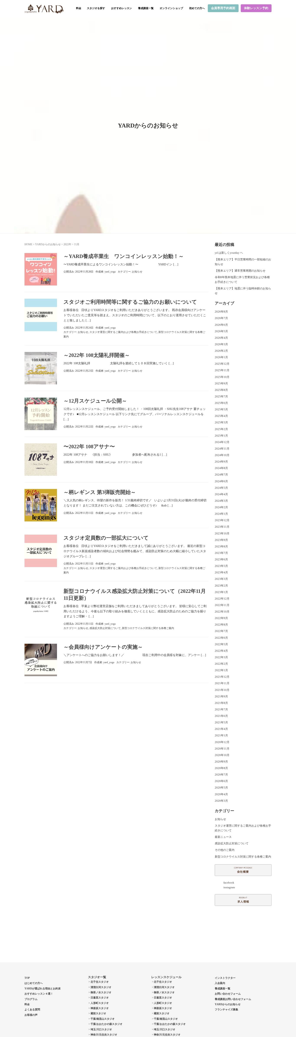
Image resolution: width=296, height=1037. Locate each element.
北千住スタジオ (100, 981)
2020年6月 (221, 781)
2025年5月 (221, 409)
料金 (78, 8)
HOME (28, 244)
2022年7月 (221, 631)
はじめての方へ (33, 983)
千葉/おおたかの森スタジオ (106, 1024)
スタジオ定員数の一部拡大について (106, 538)
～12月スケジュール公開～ (95, 401)
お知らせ (137, 271)
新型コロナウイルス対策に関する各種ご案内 (148, 628)
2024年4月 (221, 494)
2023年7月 (221, 553)
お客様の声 (30, 1014)
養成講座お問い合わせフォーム (233, 999)
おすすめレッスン (121, 8)
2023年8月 (221, 546)
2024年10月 (222, 455)
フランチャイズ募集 (226, 1009)
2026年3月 (221, 344)
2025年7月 (221, 396)
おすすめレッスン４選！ (38, 993)
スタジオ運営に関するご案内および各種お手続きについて (123, 332)
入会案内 (220, 983)
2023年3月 (221, 579)
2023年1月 (221, 592)
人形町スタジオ (100, 1003)
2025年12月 (222, 363)
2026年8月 (221, 311)
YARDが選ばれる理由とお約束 (42, 988)
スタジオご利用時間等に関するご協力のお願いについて (130, 302)
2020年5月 (221, 787)
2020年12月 (222, 742)
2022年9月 (221, 618)
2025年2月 (221, 429)
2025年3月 (221, 422)
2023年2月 (221, 585)
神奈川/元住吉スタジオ (104, 1034)
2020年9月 (221, 761)
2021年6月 (221, 716)
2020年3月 (221, 800)
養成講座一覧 (146, 8)
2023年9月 (221, 540)
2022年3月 (221, 657)
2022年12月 (222, 598)
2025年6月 (221, 403)
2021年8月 (221, 703)
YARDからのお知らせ (48, 244)
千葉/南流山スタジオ (103, 1018)
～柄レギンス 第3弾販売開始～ (99, 492)
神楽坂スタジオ (100, 1008)
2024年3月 (221, 500)
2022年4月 (221, 650)
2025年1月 (221, 435)
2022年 (67, 244)
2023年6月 (221, 559)
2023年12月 (222, 520)
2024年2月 (221, 507)
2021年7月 (221, 709)
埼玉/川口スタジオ (101, 1029)
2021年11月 (222, 683)
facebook (228, 882)
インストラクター (225, 977)
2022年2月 (221, 663)
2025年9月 (221, 383)
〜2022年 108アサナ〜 (89, 446)
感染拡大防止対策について (105, 628)
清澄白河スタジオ (101, 987)
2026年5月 (221, 331)
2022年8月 (221, 624)
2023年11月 (222, 526)
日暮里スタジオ (100, 997)
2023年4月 (221, 572)
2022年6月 (221, 637)
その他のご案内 (224, 850)
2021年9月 (221, 696)
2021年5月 (221, 722)
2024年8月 (221, 468)
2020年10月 (222, 755)
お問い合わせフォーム (228, 993)
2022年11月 (222, 605)
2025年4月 (221, 416)
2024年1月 (221, 513)
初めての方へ (197, 8)
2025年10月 (222, 377)
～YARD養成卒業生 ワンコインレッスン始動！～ (123, 256)
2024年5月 (221, 487)
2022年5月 (221, 644)
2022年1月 (221, 670)
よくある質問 (32, 1009)
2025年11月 (222, 370)
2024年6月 (221, 481)
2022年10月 (222, 611)
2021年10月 (222, 690)
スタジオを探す (96, 8)
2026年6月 (221, 324)
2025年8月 (221, 390)
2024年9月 (221, 461)
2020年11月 (222, 748)
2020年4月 (221, 794)
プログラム (30, 999)
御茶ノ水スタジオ (101, 992)
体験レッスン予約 (256, 8)
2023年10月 (222, 533)
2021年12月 (222, 676)
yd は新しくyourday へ (229, 252)
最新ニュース (223, 837)
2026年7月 (221, 318)
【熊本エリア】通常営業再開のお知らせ (240, 270)
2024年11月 (222, 448)
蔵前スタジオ (98, 1013)
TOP (27, 977)
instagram (229, 887)
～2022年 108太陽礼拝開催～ (96, 355)
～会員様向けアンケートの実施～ (103, 647)
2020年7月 (221, 774)
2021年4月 (221, 729)
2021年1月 (221, 735)
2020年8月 (221, 768)
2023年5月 (221, 566)
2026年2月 (221, 350)
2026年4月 (221, 337)
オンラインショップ (171, 8)
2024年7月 (221, 474)
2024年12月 (222, 442)
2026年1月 (221, 357)
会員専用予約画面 (223, 8)
